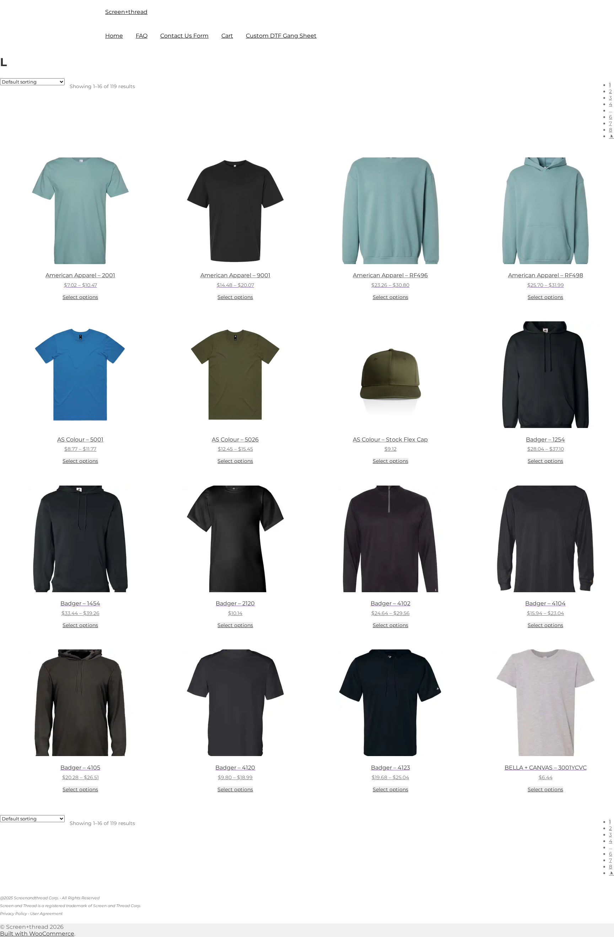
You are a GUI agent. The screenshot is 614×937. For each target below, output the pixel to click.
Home (114, 35)
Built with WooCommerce (37, 933)
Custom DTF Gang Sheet (281, 35)
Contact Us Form (184, 35)
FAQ (141, 35)
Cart (227, 35)
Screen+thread (126, 12)
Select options (80, 297)
